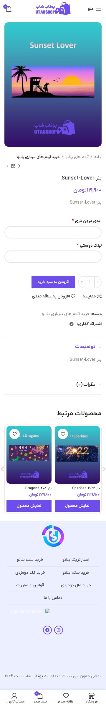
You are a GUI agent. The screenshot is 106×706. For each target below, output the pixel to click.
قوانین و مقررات (30, 585)
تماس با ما (53, 598)
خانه (97, 157)
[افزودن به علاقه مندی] (63, 434)
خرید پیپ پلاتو (30, 560)
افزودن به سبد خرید (53, 282)
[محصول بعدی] (7, 166)
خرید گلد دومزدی (30, 572)
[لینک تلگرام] (71, 324)
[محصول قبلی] (19, 166)
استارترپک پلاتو (75, 560)
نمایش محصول (77, 505)
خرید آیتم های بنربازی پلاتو (38, 157)
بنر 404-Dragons (38, 488)
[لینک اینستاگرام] (58, 630)
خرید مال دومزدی (76, 585)
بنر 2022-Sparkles (86, 488)
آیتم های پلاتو (76, 157)
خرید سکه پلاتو (76, 572)
